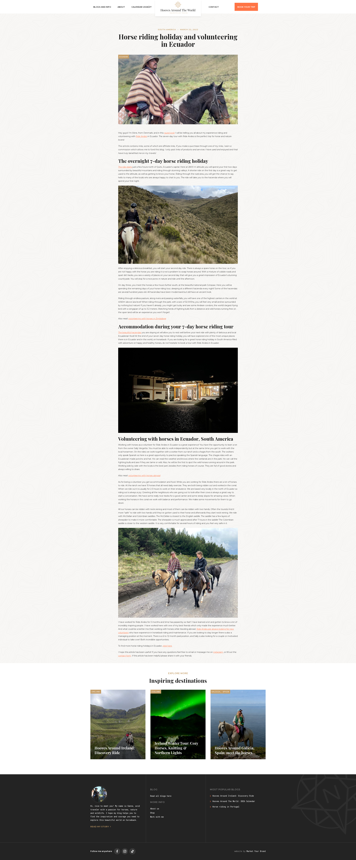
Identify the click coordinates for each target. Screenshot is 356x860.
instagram (218, 652)
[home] (178, 8)
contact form (124, 655)
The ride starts (125, 167)
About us (154, 808)
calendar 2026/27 (141, 7)
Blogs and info (102, 7)
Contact (214, 7)
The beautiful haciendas (129, 332)
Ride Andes (141, 136)
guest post (169, 133)
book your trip (246, 7)
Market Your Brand (256, 851)
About (121, 7)
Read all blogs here (160, 796)
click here (167, 646)
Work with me (157, 816)
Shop (152, 812)
